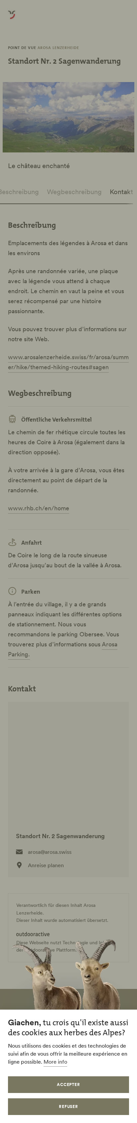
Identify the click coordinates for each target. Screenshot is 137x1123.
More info (55, 1061)
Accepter (68, 1084)
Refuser (68, 1106)
